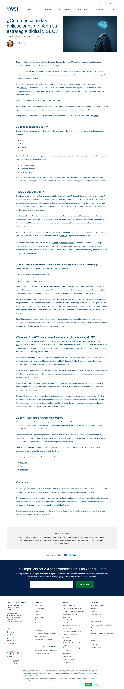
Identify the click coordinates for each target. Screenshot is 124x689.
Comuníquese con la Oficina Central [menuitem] (45, 633)
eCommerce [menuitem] (66, 617)
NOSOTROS (81, 9)
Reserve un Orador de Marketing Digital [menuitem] (102, 633)
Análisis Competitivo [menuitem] (69, 605)
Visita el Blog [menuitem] (95, 644)
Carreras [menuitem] (37, 620)
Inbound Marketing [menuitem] (68, 623)
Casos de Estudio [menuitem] (96, 608)
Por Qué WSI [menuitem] (38, 605)
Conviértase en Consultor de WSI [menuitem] (44, 639)
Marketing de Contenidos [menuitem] (70, 620)
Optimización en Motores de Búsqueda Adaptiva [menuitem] (73, 644)
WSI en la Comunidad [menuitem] (41, 623)
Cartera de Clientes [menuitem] (96, 614)
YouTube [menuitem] (12, 641)
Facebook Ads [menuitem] (67, 628)
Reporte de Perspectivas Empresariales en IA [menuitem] (47, 650)
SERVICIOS (30, 9)
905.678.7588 (109, 4)
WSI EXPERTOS (64, 9)
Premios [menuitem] (37, 614)
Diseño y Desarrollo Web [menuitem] (70, 614)
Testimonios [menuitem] (94, 611)
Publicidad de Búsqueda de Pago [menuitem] (72, 634)
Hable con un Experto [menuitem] (97, 631)
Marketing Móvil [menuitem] (67, 653)
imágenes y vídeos (48, 216)
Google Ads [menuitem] (66, 637)
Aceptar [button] (88, 684)
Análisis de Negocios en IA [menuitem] (42, 653)
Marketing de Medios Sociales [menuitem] (71, 625)
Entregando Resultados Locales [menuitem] (100, 628)
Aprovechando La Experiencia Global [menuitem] (101, 625)
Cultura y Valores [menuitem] (40, 617)
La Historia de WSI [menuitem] (40, 608)
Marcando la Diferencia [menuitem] (97, 605)
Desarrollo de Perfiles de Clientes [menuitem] (72, 608)
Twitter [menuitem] (12, 635)
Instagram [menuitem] (13, 643)
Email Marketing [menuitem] (67, 651)
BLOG (114, 9)
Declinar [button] (97, 684)
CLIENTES (46, 9)
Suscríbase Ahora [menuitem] (96, 647)
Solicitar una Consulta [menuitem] (41, 636)
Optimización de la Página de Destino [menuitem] (73, 611)
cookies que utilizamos (87, 673)
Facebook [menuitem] (12, 632)
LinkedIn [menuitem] (12, 638)
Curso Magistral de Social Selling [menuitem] (72, 631)
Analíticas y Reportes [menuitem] (69, 659)
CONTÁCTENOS (100, 9)
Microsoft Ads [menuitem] (67, 640)
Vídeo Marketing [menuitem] (67, 656)
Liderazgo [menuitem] (37, 611)
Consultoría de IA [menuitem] (68, 662)
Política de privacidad (32, 675)
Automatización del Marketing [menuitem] (71, 648)
